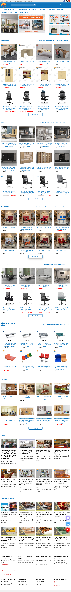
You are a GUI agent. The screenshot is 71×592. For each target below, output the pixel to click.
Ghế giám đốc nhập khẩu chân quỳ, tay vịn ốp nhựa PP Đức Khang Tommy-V (62, 193)
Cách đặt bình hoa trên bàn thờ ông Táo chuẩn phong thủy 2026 (9, 514)
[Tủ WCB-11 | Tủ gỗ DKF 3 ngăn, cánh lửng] (44, 75)
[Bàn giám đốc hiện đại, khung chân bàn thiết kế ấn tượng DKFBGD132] (27, 134)
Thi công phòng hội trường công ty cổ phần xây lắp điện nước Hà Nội (62, 481)
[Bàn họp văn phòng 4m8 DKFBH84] (44, 276)
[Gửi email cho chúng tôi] (67, 1)
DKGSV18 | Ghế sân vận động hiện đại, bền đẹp (44, 367)
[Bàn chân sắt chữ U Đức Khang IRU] (9, 52)
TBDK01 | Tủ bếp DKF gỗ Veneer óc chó (26, 396)
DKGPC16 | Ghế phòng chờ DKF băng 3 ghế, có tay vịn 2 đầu (61, 345)
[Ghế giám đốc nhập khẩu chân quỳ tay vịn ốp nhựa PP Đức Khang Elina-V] (27, 182)
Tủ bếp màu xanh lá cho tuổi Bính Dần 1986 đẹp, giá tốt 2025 (61, 539)
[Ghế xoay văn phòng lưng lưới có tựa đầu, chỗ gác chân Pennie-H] (27, 97)
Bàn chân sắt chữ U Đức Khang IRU (9, 62)
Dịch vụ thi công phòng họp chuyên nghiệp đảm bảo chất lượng (26, 451)
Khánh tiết (24, 12)
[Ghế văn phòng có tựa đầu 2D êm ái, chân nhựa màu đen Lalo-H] (9, 97)
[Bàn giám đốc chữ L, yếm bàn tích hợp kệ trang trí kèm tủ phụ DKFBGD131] (44, 134)
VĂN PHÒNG (5, 40)
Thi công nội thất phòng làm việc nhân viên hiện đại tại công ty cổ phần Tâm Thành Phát (44, 482)
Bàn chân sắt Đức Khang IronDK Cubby (44, 62)
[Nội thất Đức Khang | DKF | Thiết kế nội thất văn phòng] (5, 5)
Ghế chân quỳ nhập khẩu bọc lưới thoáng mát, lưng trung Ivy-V (26, 309)
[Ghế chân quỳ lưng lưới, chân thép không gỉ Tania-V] (62, 298)
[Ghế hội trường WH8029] (9, 218)
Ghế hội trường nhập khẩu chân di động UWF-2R (26, 228)
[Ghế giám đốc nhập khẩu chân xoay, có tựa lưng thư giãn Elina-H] (44, 182)
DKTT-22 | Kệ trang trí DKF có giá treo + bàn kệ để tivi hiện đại (61, 422)
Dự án (11, 1)
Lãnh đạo (42, 9)
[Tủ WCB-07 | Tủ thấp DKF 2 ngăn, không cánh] (27, 75)
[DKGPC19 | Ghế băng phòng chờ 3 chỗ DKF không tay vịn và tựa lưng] (10, 336)
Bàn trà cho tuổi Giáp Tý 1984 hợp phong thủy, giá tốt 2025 (43, 539)
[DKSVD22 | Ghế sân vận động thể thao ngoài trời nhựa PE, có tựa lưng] (61, 357)
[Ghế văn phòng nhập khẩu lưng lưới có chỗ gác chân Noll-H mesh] (44, 97)
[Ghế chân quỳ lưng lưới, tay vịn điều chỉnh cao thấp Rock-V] (44, 298)
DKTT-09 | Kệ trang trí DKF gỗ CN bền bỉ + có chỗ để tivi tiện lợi (26, 422)
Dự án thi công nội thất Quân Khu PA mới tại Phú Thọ (43, 451)
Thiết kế (6, 1)
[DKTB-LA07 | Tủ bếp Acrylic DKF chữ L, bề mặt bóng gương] (44, 389)
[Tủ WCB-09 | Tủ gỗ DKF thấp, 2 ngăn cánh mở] (62, 75)
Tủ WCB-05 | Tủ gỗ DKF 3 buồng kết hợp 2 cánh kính (9, 85)
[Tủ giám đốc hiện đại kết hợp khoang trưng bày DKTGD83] (62, 158)
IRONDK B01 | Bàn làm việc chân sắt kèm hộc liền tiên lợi (62, 62)
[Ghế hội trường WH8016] (9, 241)
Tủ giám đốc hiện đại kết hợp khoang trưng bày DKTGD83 (62, 168)
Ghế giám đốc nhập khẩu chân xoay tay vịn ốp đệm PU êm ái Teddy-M (9, 193)
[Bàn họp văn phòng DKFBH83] (62, 276)
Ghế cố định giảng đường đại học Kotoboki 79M (62, 228)
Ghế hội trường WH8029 (9, 227)
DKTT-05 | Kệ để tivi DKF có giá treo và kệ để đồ (44, 421)
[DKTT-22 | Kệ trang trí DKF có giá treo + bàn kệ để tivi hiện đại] (62, 411)
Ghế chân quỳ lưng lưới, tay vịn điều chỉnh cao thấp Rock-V (44, 309)
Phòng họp (33, 9)
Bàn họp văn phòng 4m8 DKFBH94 (27, 286)
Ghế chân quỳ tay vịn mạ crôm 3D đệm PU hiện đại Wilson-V (9, 309)
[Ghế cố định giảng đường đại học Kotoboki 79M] (62, 218)
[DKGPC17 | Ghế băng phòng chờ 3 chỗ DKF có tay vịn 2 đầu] (44, 336)
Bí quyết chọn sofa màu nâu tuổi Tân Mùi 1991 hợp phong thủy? (44, 514)
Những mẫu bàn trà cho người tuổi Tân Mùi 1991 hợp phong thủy (26, 514)
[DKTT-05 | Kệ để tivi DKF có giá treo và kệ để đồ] (44, 411)
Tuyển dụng (30, 1)
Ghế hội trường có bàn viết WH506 (26, 251)
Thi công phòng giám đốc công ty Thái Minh (8, 480)
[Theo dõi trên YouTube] (69, 1)
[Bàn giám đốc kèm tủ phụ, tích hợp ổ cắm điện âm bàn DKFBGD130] (62, 134)
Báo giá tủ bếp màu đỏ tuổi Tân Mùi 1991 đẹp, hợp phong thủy (62, 514)
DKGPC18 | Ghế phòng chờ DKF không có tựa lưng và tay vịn (27, 345)
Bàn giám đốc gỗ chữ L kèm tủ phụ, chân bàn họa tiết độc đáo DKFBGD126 (9, 145)
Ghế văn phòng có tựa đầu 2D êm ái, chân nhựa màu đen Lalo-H (9, 108)
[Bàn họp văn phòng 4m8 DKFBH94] (27, 276)
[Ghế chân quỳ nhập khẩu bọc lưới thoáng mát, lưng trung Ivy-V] (27, 298)
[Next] (43, 23)
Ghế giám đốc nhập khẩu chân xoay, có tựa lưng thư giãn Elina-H (44, 193)
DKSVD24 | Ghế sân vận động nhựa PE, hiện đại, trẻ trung (27, 368)
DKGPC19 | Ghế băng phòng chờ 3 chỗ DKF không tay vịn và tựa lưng (10, 345)
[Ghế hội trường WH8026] (44, 241)
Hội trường (52, 9)
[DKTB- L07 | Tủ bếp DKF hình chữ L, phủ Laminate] (62, 389)
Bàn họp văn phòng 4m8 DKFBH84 (44, 286)
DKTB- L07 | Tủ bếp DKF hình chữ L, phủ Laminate (62, 397)
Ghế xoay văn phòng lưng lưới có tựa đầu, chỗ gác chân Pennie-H (26, 108)
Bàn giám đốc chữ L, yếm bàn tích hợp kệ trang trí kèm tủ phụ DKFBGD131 (44, 145)
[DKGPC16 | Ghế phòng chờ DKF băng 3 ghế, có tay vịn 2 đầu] (61, 336)
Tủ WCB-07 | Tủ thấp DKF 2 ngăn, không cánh (27, 85)
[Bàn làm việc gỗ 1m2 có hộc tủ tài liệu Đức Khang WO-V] (27, 52)
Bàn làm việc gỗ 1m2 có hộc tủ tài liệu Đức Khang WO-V (27, 62)
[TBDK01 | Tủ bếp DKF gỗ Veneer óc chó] (27, 389)
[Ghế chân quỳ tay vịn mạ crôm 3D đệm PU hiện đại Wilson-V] (9, 298)
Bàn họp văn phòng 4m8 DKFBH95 (9, 286)
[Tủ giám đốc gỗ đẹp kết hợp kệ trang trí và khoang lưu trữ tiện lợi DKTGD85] (27, 158)
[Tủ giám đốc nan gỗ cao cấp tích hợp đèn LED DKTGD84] (44, 158)
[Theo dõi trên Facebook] (64, 1)
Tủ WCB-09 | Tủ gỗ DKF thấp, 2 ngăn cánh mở (61, 85)
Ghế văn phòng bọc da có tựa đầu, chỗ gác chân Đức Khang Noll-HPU (62, 108)
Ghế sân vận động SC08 (10, 366)
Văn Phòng (24, 9)
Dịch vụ (2, 1)
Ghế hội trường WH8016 (9, 250)
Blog (25, 1)
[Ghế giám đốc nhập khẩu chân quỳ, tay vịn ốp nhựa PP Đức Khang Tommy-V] (62, 182)
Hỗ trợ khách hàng (18, 1)
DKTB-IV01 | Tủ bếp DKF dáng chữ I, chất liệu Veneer (9, 397)
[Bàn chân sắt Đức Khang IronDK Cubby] (44, 52)
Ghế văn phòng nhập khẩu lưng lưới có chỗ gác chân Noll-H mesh (44, 108)
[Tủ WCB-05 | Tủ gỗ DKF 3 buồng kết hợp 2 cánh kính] (9, 75)
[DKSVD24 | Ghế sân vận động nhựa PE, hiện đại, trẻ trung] (27, 357)
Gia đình (61, 9)
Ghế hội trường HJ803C (62, 250)
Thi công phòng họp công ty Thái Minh (61, 451)
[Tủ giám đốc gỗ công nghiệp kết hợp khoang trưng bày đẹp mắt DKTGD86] (9, 158)
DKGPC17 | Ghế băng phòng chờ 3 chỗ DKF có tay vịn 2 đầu (44, 345)
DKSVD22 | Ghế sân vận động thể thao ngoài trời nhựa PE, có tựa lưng (61, 368)
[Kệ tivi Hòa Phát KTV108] (9, 411)
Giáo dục (5, 12)
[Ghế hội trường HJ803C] (62, 241)
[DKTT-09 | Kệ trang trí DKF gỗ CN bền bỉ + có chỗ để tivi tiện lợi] (27, 411)
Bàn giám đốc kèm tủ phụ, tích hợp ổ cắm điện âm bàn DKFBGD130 (61, 145)
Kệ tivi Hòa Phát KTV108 (9, 420)
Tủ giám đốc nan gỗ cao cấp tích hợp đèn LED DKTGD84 (44, 168)
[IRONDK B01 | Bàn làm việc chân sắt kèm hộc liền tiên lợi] (62, 52)
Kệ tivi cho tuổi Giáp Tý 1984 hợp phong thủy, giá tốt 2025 (26, 539)
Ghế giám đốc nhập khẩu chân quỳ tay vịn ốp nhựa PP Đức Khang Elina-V (27, 193)
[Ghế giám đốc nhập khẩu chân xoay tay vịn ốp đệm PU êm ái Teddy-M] (9, 182)
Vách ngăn (14, 12)
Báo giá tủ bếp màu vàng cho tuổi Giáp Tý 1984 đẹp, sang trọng (9, 539)
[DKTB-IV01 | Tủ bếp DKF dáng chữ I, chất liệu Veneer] (9, 389)
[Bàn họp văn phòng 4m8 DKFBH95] (9, 276)
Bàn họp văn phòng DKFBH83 (62, 286)
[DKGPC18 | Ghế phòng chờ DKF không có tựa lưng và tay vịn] (27, 336)
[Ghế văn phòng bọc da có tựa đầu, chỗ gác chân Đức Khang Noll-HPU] (62, 97)
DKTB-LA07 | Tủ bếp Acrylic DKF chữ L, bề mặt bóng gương (44, 398)
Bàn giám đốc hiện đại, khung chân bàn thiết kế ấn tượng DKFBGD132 (26, 145)
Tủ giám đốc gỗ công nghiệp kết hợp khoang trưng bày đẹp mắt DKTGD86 (9, 169)
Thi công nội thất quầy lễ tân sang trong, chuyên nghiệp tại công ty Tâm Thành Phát (26, 482)
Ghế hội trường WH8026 (44, 250)
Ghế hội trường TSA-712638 (44, 227)
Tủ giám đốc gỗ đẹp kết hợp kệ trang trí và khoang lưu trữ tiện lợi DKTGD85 (27, 169)
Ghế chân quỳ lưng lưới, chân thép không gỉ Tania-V (61, 308)
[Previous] (3, 23)
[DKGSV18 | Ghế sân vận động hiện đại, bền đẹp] (44, 357)
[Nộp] (35, 5)
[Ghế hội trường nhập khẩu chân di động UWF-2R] (27, 218)
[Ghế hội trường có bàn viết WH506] (27, 241)
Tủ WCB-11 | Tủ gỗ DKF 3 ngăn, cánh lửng (44, 85)
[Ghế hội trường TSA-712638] (44, 218)
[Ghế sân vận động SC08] (10, 357)
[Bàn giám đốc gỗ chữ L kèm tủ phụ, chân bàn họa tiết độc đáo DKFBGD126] (9, 134)
